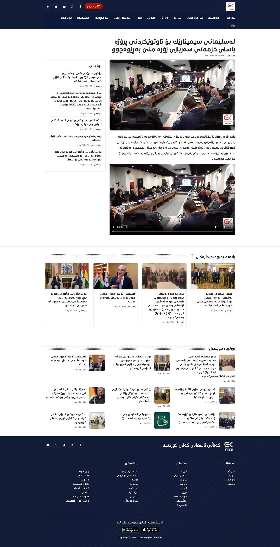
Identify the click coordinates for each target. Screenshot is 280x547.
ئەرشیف (231, 483)
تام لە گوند (133, 492)
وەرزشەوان (84, 471)
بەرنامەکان (65, 17)
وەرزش (164, 17)
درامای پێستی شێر (80, 483)
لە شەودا (134, 483)
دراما (232, 25)
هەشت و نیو (83, 475)
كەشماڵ (85, 492)
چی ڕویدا (85, 479)
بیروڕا (139, 17)
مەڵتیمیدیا (83, 17)
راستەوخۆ (91, 6)
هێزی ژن (134, 496)
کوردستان (213, 17)
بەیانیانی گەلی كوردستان (77, 500)
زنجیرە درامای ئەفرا (80, 496)
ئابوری (151, 17)
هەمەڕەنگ (101, 17)
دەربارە (232, 475)
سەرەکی (230, 17)
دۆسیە (135, 479)
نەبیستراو (133, 488)
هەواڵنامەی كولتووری (127, 475)
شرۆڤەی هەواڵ (81, 488)
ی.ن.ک (177, 17)
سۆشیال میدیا (122, 17)
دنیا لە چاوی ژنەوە (129, 471)
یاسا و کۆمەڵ (131, 500)
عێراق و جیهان (195, 17)
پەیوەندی (230, 479)
